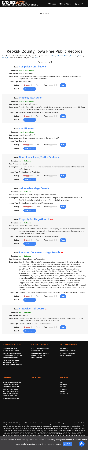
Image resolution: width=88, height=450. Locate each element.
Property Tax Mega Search (34, 219)
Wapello (80, 56)
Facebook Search (37, 351)
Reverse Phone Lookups (68, 351)
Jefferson (59, 56)
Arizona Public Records (11, 389)
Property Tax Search (30, 97)
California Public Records (12, 382)
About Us (81, 4)
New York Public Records (11, 391)
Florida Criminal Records (12, 360)
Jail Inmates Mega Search (34, 188)
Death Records (36, 358)
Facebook (63, 389)
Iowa (53, 56)
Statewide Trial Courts (31, 308)
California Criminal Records (13, 355)
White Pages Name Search (40, 348)
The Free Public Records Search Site (20, 5)
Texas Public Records (10, 384)
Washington (5, 58)
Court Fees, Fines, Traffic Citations (39, 157)
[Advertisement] (45, 31)
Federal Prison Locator (11, 348)
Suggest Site (64, 393)
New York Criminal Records (12, 364)
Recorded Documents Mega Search (39, 252)
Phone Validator (66, 355)
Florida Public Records (11, 387)
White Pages (64, 348)
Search (53, 4)
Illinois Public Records (11, 398)
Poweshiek (73, 56)
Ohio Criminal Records (10, 362)
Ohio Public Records (10, 396)
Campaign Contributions (33, 66)
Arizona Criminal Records (12, 353)
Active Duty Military (38, 355)
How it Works (66, 4)
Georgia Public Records (11, 393)
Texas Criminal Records (11, 358)
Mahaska (66, 56)
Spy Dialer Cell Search (68, 353)
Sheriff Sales (26, 128)
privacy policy (55, 444)
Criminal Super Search (11, 351)
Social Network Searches (40, 353)
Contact (63, 387)
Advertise (63, 384)
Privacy (62, 391)
